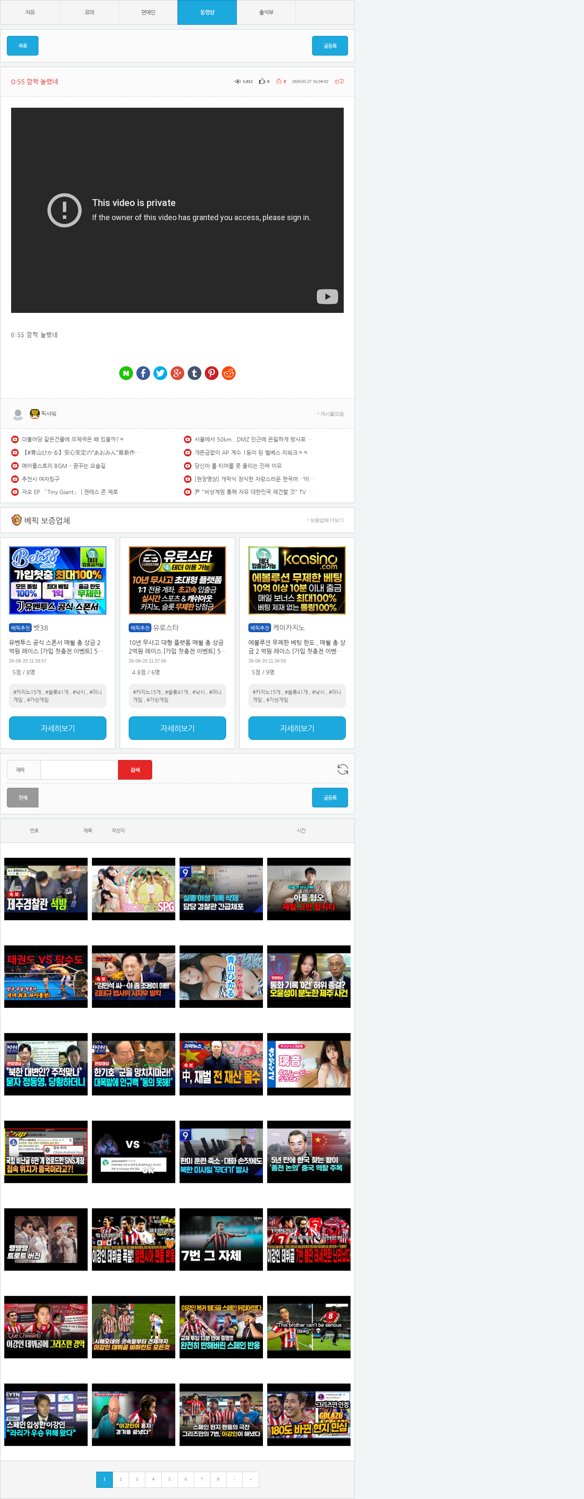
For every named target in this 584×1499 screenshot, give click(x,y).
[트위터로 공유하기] (160, 373)
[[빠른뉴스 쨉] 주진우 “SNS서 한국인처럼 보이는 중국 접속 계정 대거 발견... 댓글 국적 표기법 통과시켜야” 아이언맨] (46, 1151)
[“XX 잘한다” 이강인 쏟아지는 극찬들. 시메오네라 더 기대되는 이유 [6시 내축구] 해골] (309, 1414)
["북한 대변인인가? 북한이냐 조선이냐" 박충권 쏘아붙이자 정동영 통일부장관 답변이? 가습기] (46, 1064)
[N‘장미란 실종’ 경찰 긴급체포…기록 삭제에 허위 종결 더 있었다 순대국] (221, 889)
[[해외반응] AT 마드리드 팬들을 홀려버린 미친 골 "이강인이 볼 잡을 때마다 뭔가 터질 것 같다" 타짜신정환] (221, 1327)
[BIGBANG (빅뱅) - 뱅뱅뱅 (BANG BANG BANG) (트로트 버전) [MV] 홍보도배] (46, 1239)
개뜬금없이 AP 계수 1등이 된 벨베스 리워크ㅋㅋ (251, 452)
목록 (22, 46)
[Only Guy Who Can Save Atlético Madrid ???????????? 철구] (309, 1327)
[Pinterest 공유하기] (211, 373)
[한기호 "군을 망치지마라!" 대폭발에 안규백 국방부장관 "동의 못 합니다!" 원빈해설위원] (133, 1064)
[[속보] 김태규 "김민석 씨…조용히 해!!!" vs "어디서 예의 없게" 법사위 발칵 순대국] (133, 976)
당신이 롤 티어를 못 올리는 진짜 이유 (238, 465)
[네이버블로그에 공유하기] (126, 373)
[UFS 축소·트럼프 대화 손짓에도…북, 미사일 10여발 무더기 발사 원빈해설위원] (221, 1151)
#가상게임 (38, 700)
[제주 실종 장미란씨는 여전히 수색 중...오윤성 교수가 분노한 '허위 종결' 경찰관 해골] (309, 976)
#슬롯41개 (56, 692)
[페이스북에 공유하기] (143, 373)
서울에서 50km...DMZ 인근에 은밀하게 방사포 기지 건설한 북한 (254, 439)
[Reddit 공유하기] (228, 373)
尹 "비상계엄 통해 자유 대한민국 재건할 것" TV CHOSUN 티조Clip (254, 492)
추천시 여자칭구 (40, 479)
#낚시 (79, 692)
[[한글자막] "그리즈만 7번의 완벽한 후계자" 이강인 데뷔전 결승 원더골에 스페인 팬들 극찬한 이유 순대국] (221, 1414)
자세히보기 (58, 728)
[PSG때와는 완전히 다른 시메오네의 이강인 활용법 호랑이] (221, 1239)
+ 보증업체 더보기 (325, 520)
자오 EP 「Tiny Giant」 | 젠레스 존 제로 (70, 492)
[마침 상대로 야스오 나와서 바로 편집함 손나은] (133, 1151)
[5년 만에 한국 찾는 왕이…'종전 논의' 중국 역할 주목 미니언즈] (309, 1151)
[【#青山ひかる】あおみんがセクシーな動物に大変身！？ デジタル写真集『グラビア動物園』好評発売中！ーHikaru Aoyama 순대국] (221, 976)
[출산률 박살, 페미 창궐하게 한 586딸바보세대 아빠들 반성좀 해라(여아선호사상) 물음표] (309, 889)
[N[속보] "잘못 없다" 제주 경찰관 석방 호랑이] (46, 889)
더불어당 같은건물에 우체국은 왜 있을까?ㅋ (73, 439)
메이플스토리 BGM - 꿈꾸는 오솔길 (64, 465)
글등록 (330, 46)
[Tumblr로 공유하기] (194, 373)
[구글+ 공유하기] (177, 373)
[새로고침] (343, 769)
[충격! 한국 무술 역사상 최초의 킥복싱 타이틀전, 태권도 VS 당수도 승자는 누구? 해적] (46, 976)
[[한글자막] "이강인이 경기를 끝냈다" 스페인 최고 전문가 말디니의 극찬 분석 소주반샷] (133, 1414)
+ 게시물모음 (330, 414)
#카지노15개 (27, 692)
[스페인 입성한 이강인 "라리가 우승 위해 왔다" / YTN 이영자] (46, 1414)
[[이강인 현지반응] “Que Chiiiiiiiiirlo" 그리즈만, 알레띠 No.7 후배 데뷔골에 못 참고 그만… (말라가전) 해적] (46, 1327)
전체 (22, 798)
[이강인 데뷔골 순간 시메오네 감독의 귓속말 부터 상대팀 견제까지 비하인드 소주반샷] (133, 1327)
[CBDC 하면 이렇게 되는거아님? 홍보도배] (221, 1064)
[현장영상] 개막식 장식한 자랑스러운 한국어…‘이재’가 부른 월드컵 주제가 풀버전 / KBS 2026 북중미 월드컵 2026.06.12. (254, 479)
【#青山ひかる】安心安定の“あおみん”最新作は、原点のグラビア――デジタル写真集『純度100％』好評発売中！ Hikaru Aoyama (82, 452)
